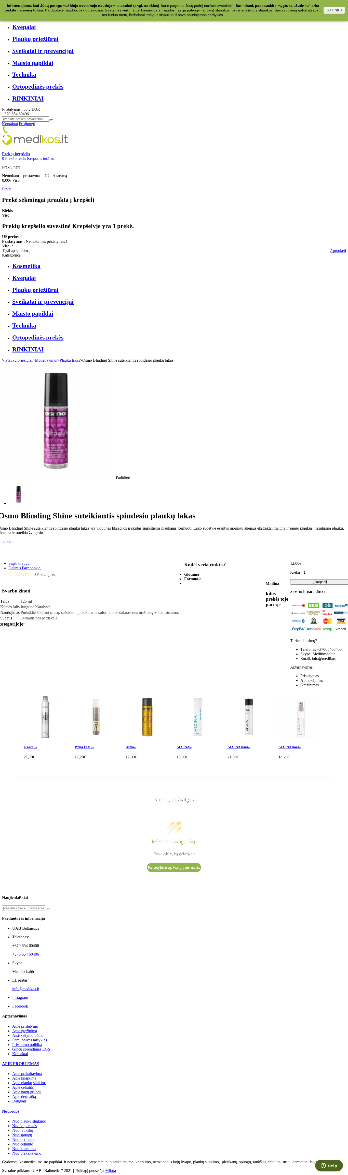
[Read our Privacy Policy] (258, 630)
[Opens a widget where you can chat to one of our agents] (329, 1166)
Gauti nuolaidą (234, 596)
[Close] (259, 532)
